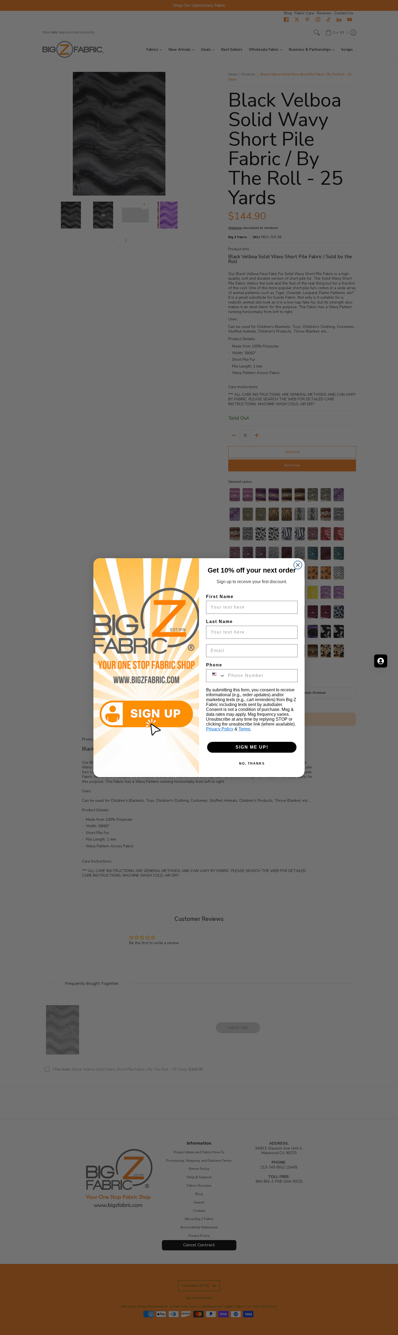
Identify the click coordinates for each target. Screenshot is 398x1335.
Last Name (219, 621)
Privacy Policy (219, 729)
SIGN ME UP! (252, 747)
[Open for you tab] (380, 661)
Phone (214, 665)
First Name (220, 596)
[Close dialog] (298, 565)
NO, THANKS (252, 763)
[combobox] (215, 675)
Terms (244, 729)
